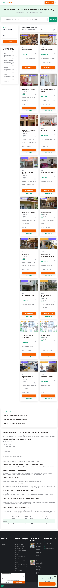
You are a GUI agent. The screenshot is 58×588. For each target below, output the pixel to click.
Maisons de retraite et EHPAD (10, 52)
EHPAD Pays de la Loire (20, 556)
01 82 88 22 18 (49, 546)
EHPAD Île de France (19, 546)
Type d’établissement (7, 29)
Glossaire (3, 544)
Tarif (4, 35)
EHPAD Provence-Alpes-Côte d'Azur (21, 567)
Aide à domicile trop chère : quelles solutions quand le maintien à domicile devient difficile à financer (39, 567)
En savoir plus (28, 70)
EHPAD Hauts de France (20, 542)
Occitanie (32, 12)
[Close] (55, 576)
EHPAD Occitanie (19, 570)
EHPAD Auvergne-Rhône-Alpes (20, 561)
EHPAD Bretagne (18, 558)
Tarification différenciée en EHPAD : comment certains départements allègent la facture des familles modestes (39, 550)
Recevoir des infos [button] (29, 67)
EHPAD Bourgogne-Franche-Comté (21, 553)
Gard (37, 12)
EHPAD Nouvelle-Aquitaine (21, 564)
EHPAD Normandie (19, 548)
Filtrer (10, 41)
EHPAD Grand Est (19, 544)
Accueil (17, 12)
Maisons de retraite (24, 12)
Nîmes (41, 12)
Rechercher (53, 19)
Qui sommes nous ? (5, 542)
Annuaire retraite (4, 585)
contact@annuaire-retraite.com (50, 549)
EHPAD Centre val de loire (20, 550)
